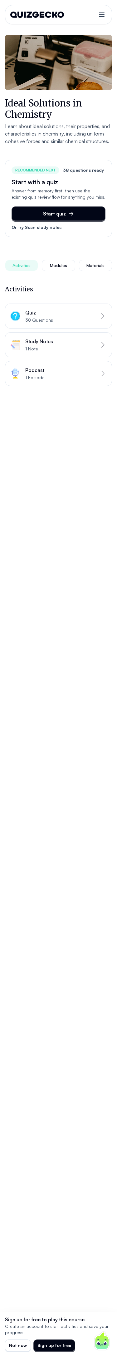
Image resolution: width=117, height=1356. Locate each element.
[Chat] (102, 1341)
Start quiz (54, 213)
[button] (58, 316)
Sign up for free (54, 1345)
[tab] (21, 265)
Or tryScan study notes (36, 227)
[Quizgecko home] (37, 14)
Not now (18, 1345)
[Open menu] (101, 14)
